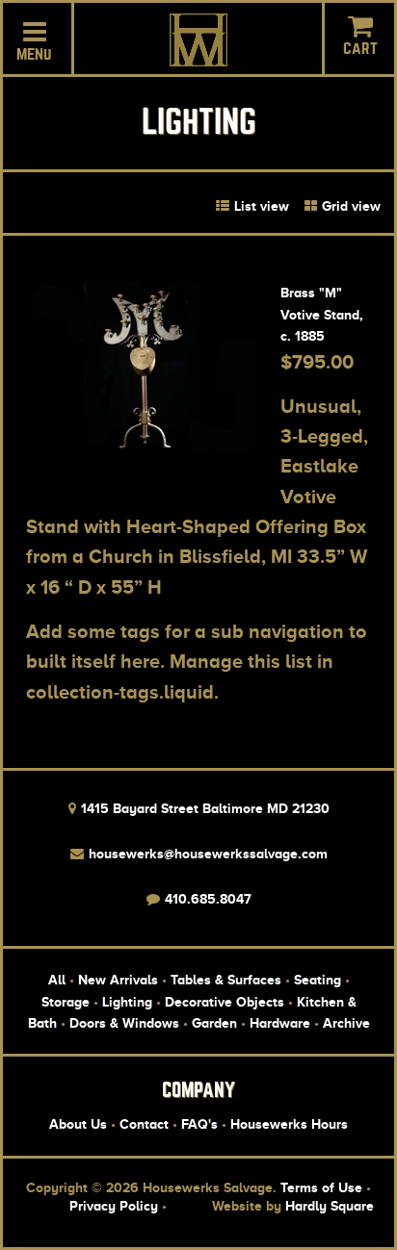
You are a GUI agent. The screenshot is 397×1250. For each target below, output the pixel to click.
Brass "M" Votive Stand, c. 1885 (321, 314)
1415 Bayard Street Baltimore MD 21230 (203, 808)
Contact (144, 1124)
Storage (65, 1001)
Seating (317, 979)
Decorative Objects (224, 1001)
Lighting (127, 1001)
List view (259, 206)
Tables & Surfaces (226, 979)
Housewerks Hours (289, 1124)
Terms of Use (321, 1187)
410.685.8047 (206, 898)
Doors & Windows (124, 1023)
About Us (78, 1124)
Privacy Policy (113, 1205)
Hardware (280, 1023)
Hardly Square (329, 1205)
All (57, 979)
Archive (346, 1023)
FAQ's (199, 1124)
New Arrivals (118, 979)
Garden (214, 1023)
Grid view (349, 206)
